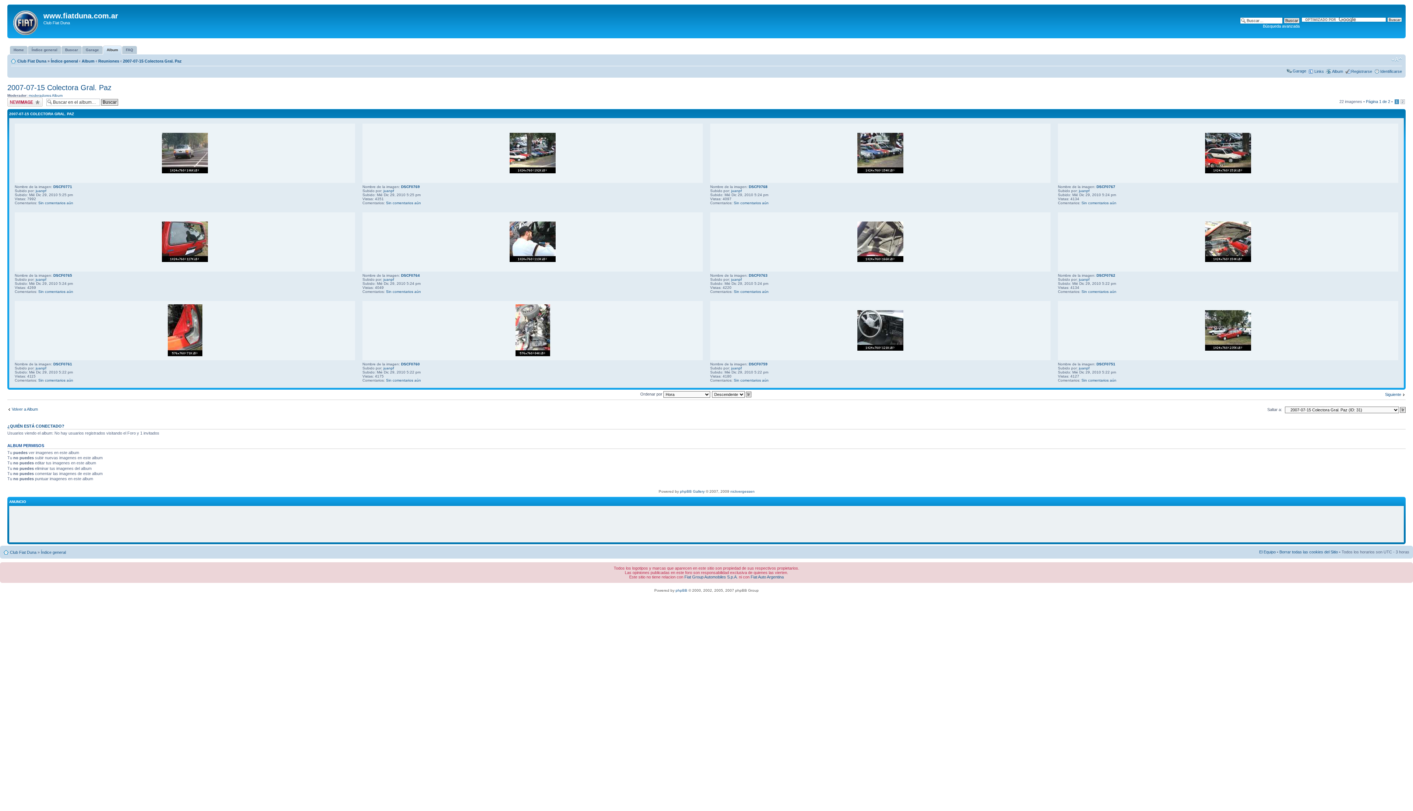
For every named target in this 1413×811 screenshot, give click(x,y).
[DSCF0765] (185, 261)
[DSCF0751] (1228, 349)
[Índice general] (26, 21)
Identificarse (1391, 71)
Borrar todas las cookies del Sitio (1308, 552)
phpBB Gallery (692, 491)
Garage (1299, 71)
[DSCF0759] (880, 349)
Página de (1378, 101)
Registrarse (1361, 71)
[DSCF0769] (533, 172)
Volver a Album (25, 409)
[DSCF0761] (185, 355)
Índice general (64, 61)
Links (1319, 71)
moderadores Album (46, 95)
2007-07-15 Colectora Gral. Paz (152, 61)
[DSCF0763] (880, 261)
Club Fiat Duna (31, 61)
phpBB (681, 590)
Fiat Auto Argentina (767, 577)
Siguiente (1393, 394)
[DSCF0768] (880, 172)
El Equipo (1267, 552)
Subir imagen (19, 100)
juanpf (41, 191)
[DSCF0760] (533, 355)
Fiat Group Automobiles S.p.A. (711, 577)
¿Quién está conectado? (35, 426)
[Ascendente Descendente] (732, 394)
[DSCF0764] (533, 261)
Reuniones (108, 61)
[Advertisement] (706, 524)
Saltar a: (1274, 409)
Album (88, 61)
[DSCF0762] (1228, 261)
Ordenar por (651, 394)
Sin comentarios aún (55, 203)
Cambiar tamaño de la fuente (1396, 59)
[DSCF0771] (185, 172)
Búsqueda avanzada (1281, 26)
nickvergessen (742, 491)
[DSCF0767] (1228, 172)
